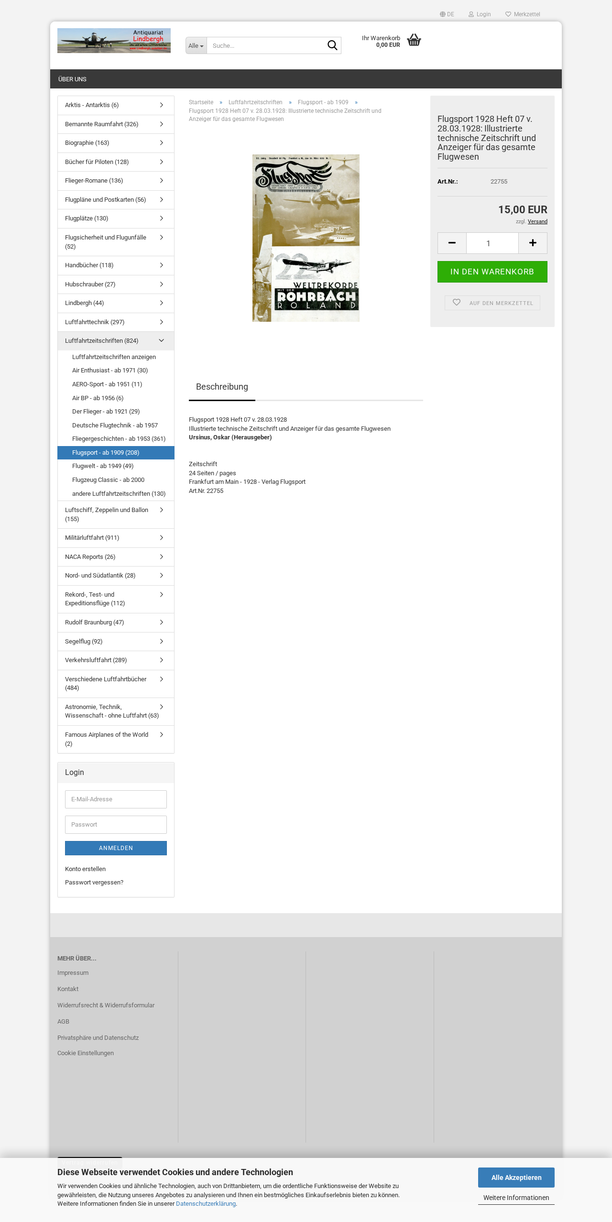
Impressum (72, 972)
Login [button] (482, 14)
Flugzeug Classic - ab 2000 (108, 479)
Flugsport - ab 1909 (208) (106, 452)
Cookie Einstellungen (85, 1053)
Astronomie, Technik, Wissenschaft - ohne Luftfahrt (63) (112, 711)
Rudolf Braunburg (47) (94, 622)
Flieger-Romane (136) (94, 180)
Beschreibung (222, 387)
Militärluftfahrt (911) (92, 537)
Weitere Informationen (516, 1197)
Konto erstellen (85, 869)
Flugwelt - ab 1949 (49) (103, 465)
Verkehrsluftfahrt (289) (96, 660)
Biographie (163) (87, 142)
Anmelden (116, 848)
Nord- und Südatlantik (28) (100, 575)
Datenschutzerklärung (206, 1203)
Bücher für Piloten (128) (97, 161)
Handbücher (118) (89, 265)
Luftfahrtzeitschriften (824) (102, 340)
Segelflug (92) (84, 641)
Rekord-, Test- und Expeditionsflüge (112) (95, 599)
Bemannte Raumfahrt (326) (102, 124)
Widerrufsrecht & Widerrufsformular (105, 1005)
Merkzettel (525, 14)
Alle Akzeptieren (517, 1177)
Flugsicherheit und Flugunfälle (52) (105, 242)
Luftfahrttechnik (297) (95, 322)
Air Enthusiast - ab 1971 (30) (110, 370)
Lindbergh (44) (84, 302)
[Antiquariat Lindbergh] (114, 41)
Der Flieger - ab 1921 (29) (106, 411)
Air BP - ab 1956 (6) (98, 398)
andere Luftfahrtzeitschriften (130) (119, 493)
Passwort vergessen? (94, 882)
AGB (63, 1021)
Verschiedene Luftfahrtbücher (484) (105, 684)
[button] (447, 14)
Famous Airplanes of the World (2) (106, 739)
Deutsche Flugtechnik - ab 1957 (115, 425)
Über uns (72, 79)
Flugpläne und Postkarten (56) (105, 199)
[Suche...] (332, 46)
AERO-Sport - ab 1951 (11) (107, 384)
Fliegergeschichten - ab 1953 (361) (119, 438)
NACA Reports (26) (90, 556)
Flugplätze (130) (87, 218)
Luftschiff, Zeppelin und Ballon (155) (106, 514)
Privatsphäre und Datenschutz (98, 1037)
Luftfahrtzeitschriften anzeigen (114, 356)
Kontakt (67, 989)
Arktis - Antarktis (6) (92, 105)
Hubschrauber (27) (90, 284)
